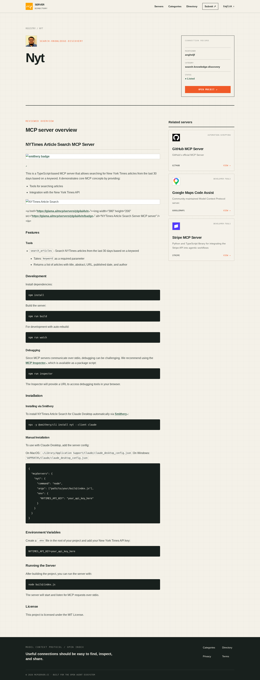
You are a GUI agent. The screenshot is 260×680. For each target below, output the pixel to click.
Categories (174, 6)
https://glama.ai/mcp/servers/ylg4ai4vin (63, 211)
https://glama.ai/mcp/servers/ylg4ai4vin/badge (62, 216)
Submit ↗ (210, 6)
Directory (191, 6)
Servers (158, 6)
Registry (31, 28)
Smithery (121, 413)
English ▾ (228, 6)
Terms (225, 656)
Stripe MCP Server (187, 237)
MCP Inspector (35, 362)
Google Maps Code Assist (193, 193)
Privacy (207, 656)
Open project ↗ (207, 89)
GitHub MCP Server (188, 149)
